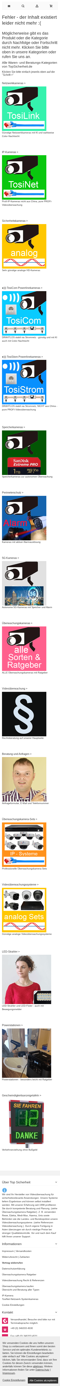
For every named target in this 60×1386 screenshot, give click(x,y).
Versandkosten (24, 1251)
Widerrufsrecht (10, 1257)
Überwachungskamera (14, 1212)
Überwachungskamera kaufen (18, 1286)
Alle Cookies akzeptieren (43, 1380)
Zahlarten (25, 1257)
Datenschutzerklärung (13, 1268)
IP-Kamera (7, 1295)
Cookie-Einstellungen (13, 1305)
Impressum (8, 1251)
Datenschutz (42, 1369)
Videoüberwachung (12, 1226)
